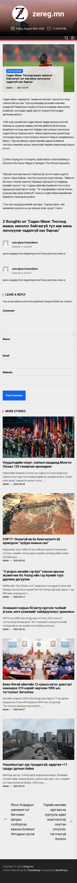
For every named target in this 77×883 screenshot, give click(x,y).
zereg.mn (48, 13)
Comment (9, 310)
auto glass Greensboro (25, 242)
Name (6, 339)
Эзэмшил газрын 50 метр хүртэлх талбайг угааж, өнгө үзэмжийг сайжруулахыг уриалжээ (38, 610)
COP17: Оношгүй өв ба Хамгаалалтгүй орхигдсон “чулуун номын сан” (31, 541)
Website (7, 372)
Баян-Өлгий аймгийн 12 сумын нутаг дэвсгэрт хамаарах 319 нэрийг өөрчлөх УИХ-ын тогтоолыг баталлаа (37, 688)
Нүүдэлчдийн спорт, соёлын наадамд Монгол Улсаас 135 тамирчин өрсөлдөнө (37, 464)
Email (6, 355)
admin (9, 88)
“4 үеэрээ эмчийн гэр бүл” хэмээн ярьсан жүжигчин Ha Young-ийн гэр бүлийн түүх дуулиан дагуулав (33, 575)
